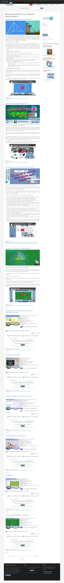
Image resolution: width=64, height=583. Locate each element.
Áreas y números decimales (23, 136)
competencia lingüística (22, 243)
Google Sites (8, 124)
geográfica (28, 243)
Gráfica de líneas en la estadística (16, 436)
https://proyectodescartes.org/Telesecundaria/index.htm (20, 341)
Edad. (7, 196)
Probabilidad (9, 475)
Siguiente (36, 556)
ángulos (13, 305)
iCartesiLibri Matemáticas (47, 45)
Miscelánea (8, 210)
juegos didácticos (34, 243)
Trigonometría (25, 35)
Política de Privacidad (5, 1)
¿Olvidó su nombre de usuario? (48, 39)
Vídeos (11, 97)
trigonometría (20, 98)
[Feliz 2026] (50, 76)
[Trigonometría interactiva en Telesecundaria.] (23, 27)
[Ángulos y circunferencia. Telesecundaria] (23, 257)
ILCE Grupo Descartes (35, 406)
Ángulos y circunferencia (13, 273)
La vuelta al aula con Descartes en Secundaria (20, 167)
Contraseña (44, 29)
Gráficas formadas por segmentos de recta (18, 396)
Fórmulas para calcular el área (34, 136)
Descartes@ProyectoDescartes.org (48, 568)
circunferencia (18, 305)
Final (23, 557)
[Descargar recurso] (32, 333)
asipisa (16, 243)
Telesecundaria (8, 36)
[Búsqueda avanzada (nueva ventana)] (48, 18)
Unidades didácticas (9, 200)
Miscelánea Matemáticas (47, 70)
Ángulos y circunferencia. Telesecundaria (18, 248)
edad (18, 242)
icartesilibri (21, 242)
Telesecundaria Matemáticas (14, 348)
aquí (26, 326)
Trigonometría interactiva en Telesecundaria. (19, 19)
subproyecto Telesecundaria (25, 269)
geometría (26, 162)
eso (23, 162)
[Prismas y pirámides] (50, 51)
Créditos (32, 341)
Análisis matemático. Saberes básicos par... (49, 60)
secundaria (25, 98)
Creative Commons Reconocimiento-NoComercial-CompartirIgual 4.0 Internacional (23, 387)
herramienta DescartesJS (35, 270)
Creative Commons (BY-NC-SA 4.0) (32, 572)
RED (30, 133)
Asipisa (7, 205)
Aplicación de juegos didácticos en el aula (13, 219)
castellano (24, 349)
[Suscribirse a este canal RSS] (39, 18)
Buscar (42, 8)
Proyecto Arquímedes (47, 573)
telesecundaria (14, 98)
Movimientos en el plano (13, 355)
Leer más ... (7, 100)
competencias (12, 243)
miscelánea (31, 242)
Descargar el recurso (36, 333)
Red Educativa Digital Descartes (19, 36)
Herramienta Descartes (48, 571)
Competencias (8, 202)
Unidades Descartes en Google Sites (17, 103)
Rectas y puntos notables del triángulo (17, 515)
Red (6, 270)
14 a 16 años (29, 349)
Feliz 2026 (45, 71)
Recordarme (44, 33)
